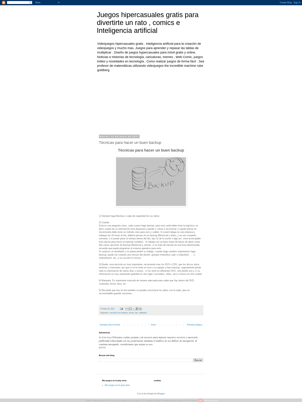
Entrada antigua (194, 325)
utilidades (143, 313)
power (131, 313)
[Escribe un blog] (130, 308)
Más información (211, 400)
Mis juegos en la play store (117, 385)
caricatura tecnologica (118, 313)
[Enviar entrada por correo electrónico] (121, 308)
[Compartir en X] (133, 308)
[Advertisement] (151, 102)
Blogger (161, 393)
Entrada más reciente (110, 325)
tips (136, 313)
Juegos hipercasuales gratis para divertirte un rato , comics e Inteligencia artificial (148, 22)
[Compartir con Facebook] (137, 308)
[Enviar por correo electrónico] (127, 308)
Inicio (153, 325)
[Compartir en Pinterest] (140, 308)
